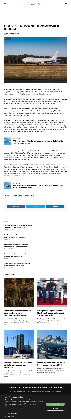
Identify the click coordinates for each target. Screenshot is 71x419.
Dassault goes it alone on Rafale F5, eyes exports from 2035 (51, 364)
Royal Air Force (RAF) (38, 89)
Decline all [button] (55, 409)
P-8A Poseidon (17, 195)
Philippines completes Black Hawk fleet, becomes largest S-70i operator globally (51, 313)
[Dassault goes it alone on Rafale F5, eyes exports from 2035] (52, 344)
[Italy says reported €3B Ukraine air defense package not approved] (19, 344)
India (10, 169)
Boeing (12, 89)
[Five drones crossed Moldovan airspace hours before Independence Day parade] (19, 292)
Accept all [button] (55, 404)
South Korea (17, 176)
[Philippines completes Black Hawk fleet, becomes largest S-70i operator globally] (52, 292)
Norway (47, 171)
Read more (40, 401)
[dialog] (35, 406)
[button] (5, 4)
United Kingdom (30, 195)
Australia (24, 167)
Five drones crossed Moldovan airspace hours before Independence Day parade (17, 313)
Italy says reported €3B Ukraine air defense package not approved (18, 365)
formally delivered (55, 99)
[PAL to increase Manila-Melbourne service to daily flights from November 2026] (7, 141)
